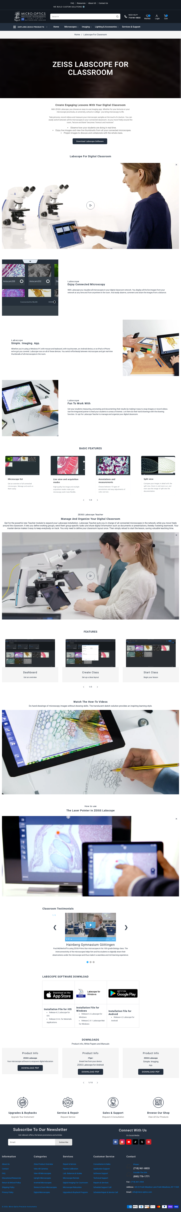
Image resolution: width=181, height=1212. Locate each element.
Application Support (101, 1169)
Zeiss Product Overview (43, 1164)
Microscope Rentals (71, 1178)
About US (92, 3)
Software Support (100, 1173)
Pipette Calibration (70, 1169)
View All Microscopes (42, 1173)
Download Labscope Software (89, 141)
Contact (5, 1169)
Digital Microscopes (42, 1192)
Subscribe (63, 1142)
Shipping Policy (8, 1187)
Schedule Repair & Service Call (105, 1192)
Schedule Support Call (102, 1187)
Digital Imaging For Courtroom (75, 1183)
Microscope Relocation (72, 1187)
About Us (6, 1164)
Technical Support (100, 1178)
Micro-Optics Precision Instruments (23, 1207)
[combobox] (85, 16)
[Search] (117, 16)
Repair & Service (69, 1164)
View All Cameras (41, 1169)
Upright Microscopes (42, 1178)
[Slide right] (97, 500)
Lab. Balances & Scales (72, 1173)
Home (77, 34)
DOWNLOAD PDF (30, 1068)
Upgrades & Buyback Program (75, 1192)
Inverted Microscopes (42, 1183)
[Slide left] (83, 500)
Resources (81, 3)
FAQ (72, 3)
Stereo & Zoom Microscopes (45, 1187)
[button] (165, 17)
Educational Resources (11, 1178)
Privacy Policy (7, 1192)
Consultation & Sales (101, 1164)
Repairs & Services (100, 1183)
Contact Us (103, 3)
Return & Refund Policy (11, 1183)
